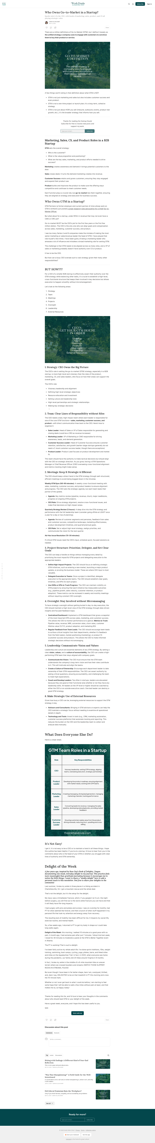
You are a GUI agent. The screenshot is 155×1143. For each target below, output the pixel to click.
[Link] (42, 141)
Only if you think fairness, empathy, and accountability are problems (66, 1093)
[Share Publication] (133, 4)
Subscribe (140, 4)
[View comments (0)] (51, 27)
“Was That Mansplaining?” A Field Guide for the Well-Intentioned (68, 1076)
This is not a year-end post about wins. (57, 1065)
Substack (68, 1139)
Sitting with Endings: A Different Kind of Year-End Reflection (66, 1061)
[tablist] (52, 1033)
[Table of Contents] (2, 571)
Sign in (149, 4)
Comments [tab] (49, 1033)
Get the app (86, 1135)
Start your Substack (73, 1135)
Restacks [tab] (56, 1033)
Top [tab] (47, 1055)
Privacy (78, 1130)
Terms (83, 1130)
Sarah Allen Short (54, 21)
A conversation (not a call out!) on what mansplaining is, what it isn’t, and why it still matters (69, 1080)
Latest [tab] (51, 1055)
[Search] (129, 4)
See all (48, 1103)
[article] (77, 1065)
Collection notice (91, 1130)
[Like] (46, 27)
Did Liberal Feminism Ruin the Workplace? (63, 1091)
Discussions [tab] (58, 1055)
